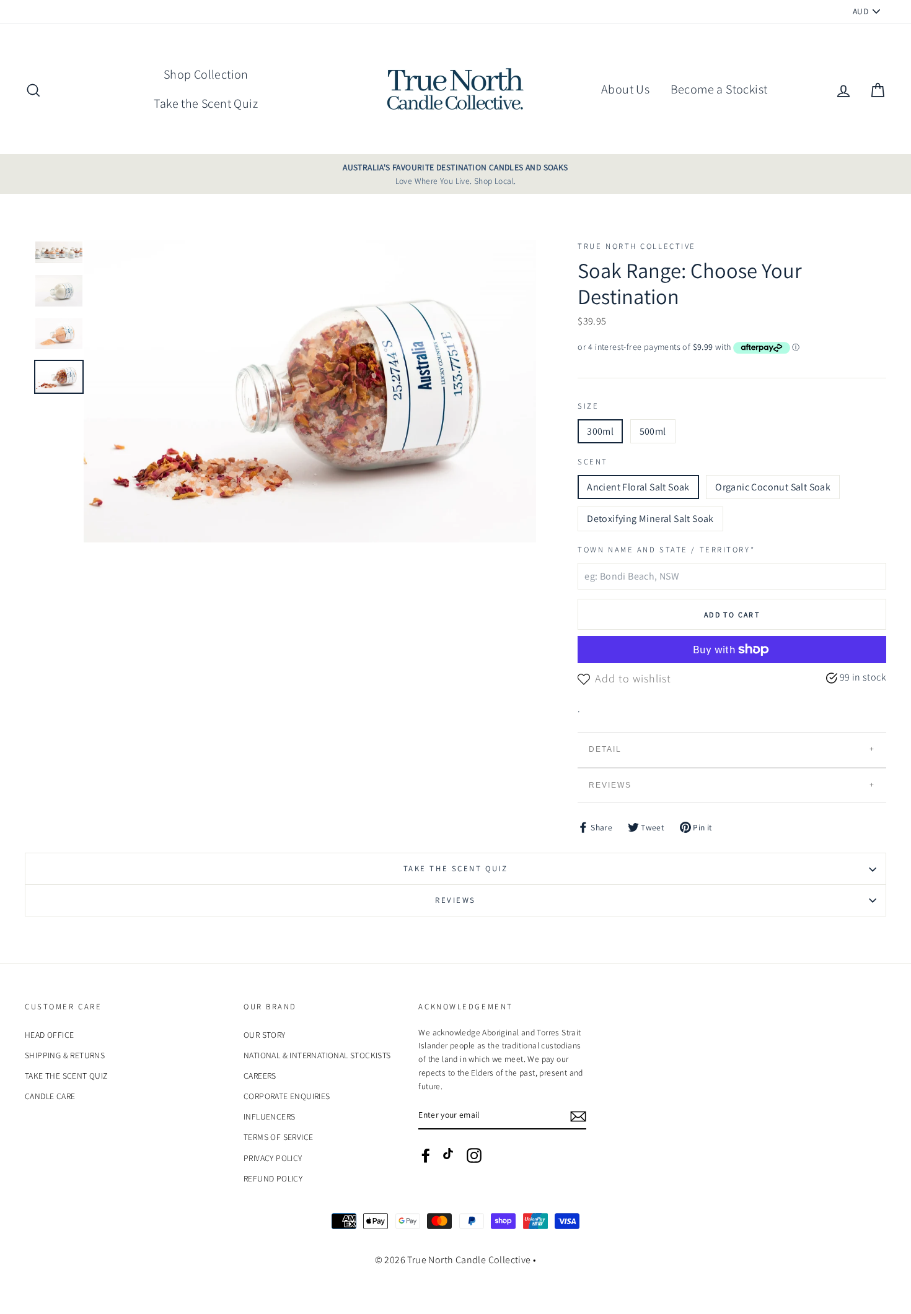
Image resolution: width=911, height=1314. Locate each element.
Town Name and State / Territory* (666, 549)
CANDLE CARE (50, 1096)
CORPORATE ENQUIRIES (287, 1096)
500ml (653, 431)
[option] (455, 174)
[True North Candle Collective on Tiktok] (449, 1157)
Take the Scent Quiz (206, 103)
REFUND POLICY (273, 1178)
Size (588, 406)
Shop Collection (206, 74)
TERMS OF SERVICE (278, 1136)
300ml (600, 431)
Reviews (610, 785)
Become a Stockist (719, 89)
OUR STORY (265, 1034)
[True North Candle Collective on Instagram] (474, 1155)
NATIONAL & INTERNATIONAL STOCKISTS (317, 1055)
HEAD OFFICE (49, 1034)
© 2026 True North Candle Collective (453, 1259)
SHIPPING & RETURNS (65, 1055)
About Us (625, 89)
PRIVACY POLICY (273, 1158)
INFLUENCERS (269, 1116)
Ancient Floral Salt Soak (638, 487)
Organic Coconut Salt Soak (772, 487)
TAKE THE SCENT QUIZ (455, 868)
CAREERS (260, 1075)
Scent (593, 461)
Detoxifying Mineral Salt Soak (650, 518)
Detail (605, 749)
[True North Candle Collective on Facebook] (425, 1155)
